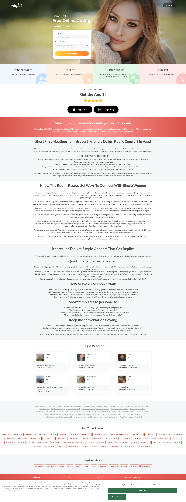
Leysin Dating (9, 442)
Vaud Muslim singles (127, 411)
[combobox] (72, 37)
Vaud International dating (119, 409)
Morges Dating (56, 442)
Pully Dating (134, 442)
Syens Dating (61, 446)
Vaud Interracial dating (137, 409)
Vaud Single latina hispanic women (54, 417)
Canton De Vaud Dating (100, 434)
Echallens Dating (22, 438)
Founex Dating (61, 438)
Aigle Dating (5, 434)
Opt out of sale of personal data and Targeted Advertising (142, 485)
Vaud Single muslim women (109, 417)
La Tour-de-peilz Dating (110, 438)
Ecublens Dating (35, 438)
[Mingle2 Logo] (16, 5)
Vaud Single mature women (76, 417)
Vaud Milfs (115, 411)
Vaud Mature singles (103, 411)
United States (39, 466)
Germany (78, 466)
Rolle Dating (156, 442)
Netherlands (103, 466)
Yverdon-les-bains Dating (145, 446)
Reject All (142, 490)
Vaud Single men (92, 417)
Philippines (124, 466)
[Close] (182, 490)
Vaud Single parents (126, 417)
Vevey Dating (104, 446)
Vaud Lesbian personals (73, 411)
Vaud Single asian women (52, 414)
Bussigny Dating (85, 434)
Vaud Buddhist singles (117, 406)
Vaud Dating (84, 446)
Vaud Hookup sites (102, 409)
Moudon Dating (68, 442)
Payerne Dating (112, 442)
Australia (69, 466)
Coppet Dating (162, 434)
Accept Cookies (117, 497)
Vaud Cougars (44, 409)
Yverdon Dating (129, 446)
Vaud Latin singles (57, 411)
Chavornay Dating (137, 434)
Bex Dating (63, 434)
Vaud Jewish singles (43, 411)
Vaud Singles (139, 417)
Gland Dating (84, 438)
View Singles (72, 54)
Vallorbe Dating (73, 446)
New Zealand (114, 466)
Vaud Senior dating (142, 411)
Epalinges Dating (48, 438)
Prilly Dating (123, 442)
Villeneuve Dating (117, 446)
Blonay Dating (74, 434)
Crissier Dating (10, 438)
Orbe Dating (100, 442)
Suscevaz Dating (49, 446)
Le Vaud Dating (176, 438)
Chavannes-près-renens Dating (119, 434)
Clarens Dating (150, 434)
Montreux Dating (43, 442)
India (86, 466)
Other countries (146, 466)
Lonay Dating (20, 442)
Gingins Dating (73, 438)
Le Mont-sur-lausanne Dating (159, 438)
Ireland (93, 466)
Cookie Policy (15, 490)
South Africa (134, 466)
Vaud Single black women (71, 414)
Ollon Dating (90, 442)
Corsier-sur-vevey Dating (176, 434)
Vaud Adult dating (41, 406)
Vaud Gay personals (73, 409)
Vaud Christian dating (142, 406)
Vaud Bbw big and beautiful (72, 406)
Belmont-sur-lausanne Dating (47, 434)
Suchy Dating (37, 446)
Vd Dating (94, 446)
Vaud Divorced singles (58, 409)
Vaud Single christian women (111, 414)
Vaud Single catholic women (90, 414)
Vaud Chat (129, 406)
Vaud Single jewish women (131, 414)
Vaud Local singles (88, 411)
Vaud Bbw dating (88, 406)
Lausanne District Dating (141, 438)
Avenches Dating (17, 434)
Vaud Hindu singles (88, 409)
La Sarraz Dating (96, 438)
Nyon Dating (79, 442)
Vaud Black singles (102, 406)
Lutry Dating (31, 442)
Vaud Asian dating (55, 406)
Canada (61, 466)
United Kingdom (51, 466)
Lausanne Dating (125, 438)
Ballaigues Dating (31, 434)
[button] (169, 5)
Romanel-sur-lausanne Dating (171, 442)
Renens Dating (145, 442)
